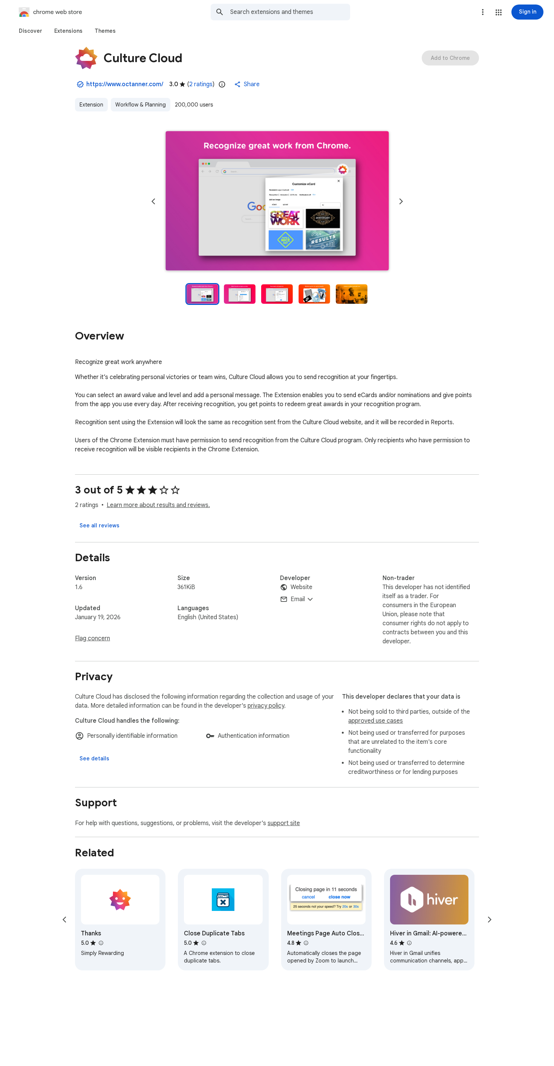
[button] (498, 12)
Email (298, 599)
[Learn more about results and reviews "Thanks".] (101, 943)
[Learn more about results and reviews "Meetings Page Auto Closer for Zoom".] (306, 943)
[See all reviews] (99, 525)
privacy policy (266, 706)
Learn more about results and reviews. (158, 505)
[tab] (30, 31)
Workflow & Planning (140, 104)
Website (301, 587)
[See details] (94, 758)
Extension (91, 104)
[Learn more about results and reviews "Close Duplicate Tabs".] (203, 943)
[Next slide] (401, 201)
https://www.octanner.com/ (124, 84)
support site (284, 823)
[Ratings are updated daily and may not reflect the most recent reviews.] (222, 84)
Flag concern (92, 638)
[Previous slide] (153, 201)
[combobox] (290, 12)
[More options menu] (482, 12)
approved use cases (375, 721)
